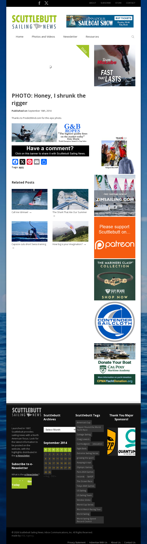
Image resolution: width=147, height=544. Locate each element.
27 (65, 468)
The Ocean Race (84, 481)
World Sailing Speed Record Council (86, 520)
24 (54, 468)
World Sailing (83, 514)
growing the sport (85, 457)
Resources (92, 36)
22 (46, 468)
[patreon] (114, 257)
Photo (84, 50)
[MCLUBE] (114, 85)
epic (21, 167)
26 (61, 468)
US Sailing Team (84, 495)
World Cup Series (85, 504)
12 (61, 459)
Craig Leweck (83, 439)
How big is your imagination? (68, 244)
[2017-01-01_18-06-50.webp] (121, 442)
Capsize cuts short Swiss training (29, 244)
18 (57, 463)
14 (69, 459)
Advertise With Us (98, 542)
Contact (130, 2)
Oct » (53, 476)
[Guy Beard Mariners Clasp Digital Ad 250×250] (114, 299)
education (97, 443)
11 (57, 459)
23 (50, 468)
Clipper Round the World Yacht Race (89, 428)
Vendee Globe (84, 500)
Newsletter (70, 36)
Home (19, 36)
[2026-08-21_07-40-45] (100, 26)
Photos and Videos (43, 36)
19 (61, 463)
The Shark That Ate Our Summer (70, 212)
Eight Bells (81, 448)
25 (57, 468)
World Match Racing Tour (89, 509)
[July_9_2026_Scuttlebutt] (114, 383)
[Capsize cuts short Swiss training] (30, 240)
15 (46, 463)
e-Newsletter (23, 455)
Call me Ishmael (20, 212)
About (92, 2)
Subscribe (106, 2)
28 (69, 468)
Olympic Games (84, 467)
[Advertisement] (116, 109)
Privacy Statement (77, 542)
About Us (115, 542)
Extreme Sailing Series (87, 453)
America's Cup (83, 422)
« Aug (46, 476)
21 (69, 463)
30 (50, 472)
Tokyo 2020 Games (85, 485)
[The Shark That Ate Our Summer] (70, 208)
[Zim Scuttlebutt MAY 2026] (114, 215)
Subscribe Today (22, 483)
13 (65, 459)
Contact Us (129, 542)
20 (65, 463)
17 (54, 463)
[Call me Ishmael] (30, 208)
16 (50, 463)
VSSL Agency (27, 535)
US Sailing (81, 490)
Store (118, 2)
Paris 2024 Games (85, 471)
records (80, 476)
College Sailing (84, 434)
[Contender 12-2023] (114, 341)
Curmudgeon (83, 443)
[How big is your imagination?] (70, 240)
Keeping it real (84, 462)
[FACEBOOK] (39, 4)
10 (54, 459)
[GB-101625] (50, 141)
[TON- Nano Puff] (114, 173)
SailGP (90, 476)
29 (46, 472)
